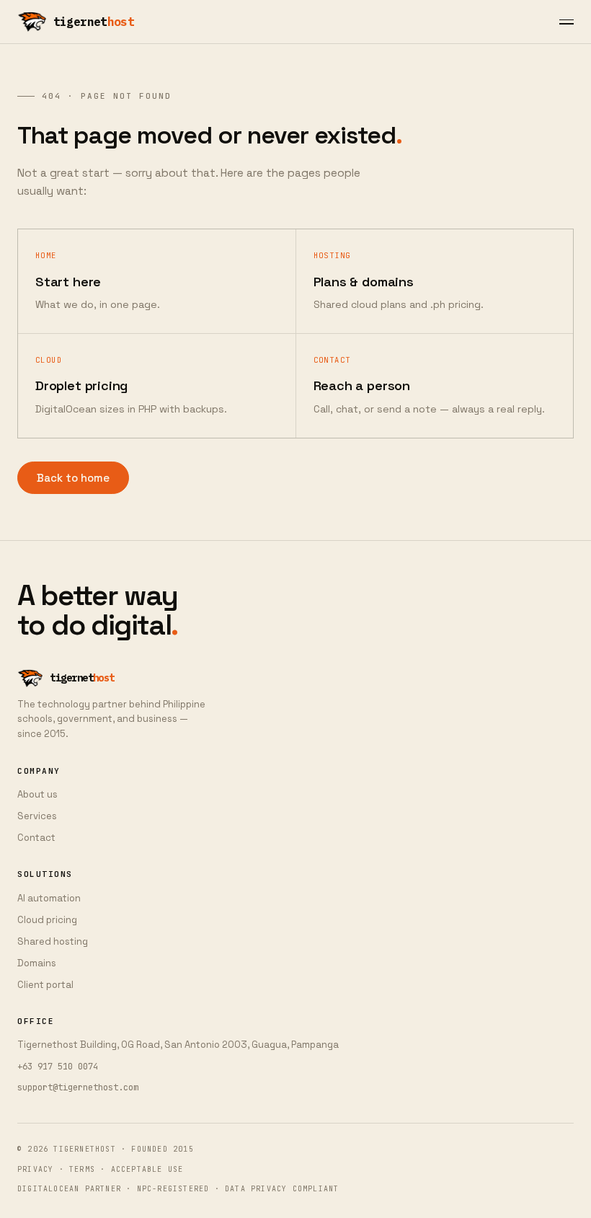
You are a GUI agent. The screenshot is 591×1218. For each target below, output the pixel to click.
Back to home (73, 478)
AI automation (49, 898)
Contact (36, 837)
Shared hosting (52, 941)
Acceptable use (147, 1169)
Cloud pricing (47, 920)
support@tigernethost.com (77, 1087)
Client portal (45, 985)
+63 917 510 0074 (57, 1066)
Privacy (35, 1169)
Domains (36, 963)
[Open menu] (566, 22)
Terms (82, 1169)
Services (37, 816)
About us (37, 794)
